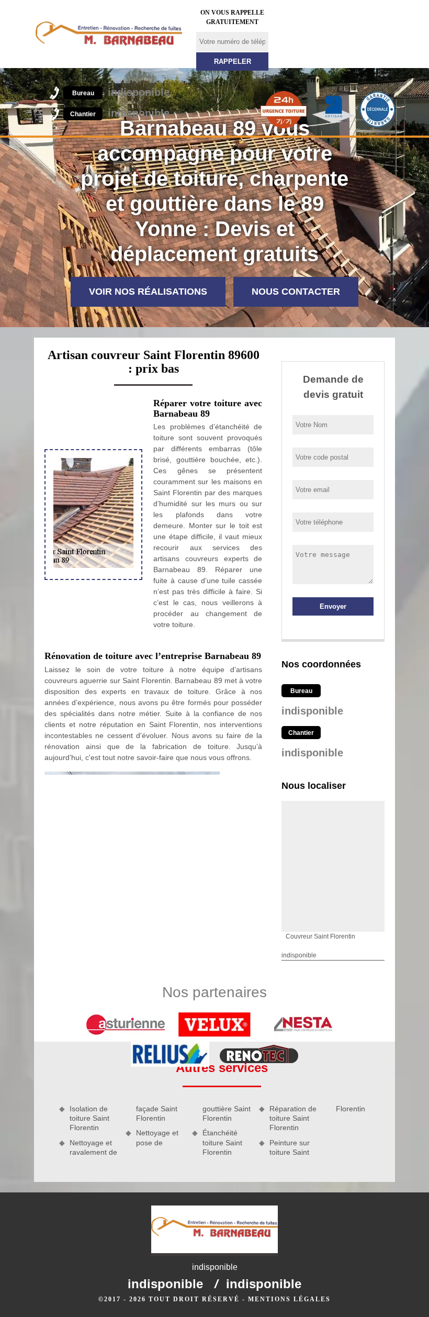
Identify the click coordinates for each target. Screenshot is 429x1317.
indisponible (121, 92)
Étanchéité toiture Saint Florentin (222, 1142)
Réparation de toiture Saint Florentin (293, 1118)
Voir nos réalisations (148, 291)
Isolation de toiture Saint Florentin (89, 1118)
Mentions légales (289, 1299)
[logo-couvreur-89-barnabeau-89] (108, 34)
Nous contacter (296, 291)
